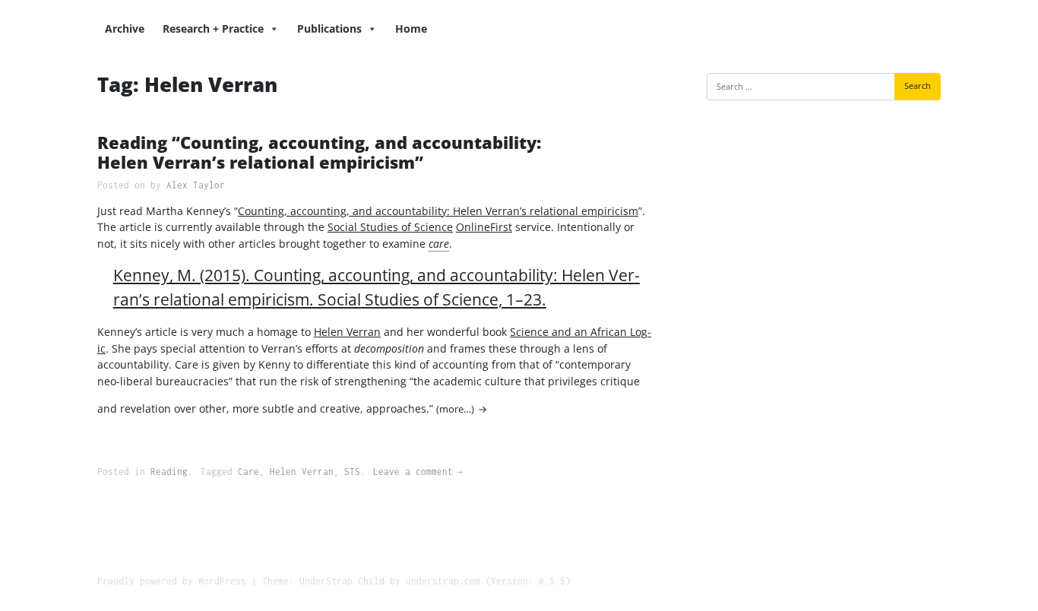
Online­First (484, 227)
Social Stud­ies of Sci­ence (390, 227)
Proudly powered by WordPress (171, 581)
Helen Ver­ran (347, 331)
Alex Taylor (195, 185)
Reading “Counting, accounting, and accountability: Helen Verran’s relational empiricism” (319, 152)
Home (411, 28)
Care (248, 471)
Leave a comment (413, 471)
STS (352, 471)
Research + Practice (213, 28)
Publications (329, 28)
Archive (124, 28)
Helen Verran (302, 471)
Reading (169, 471)
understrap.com (443, 581)
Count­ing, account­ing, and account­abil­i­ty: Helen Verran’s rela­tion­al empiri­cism (438, 211)
